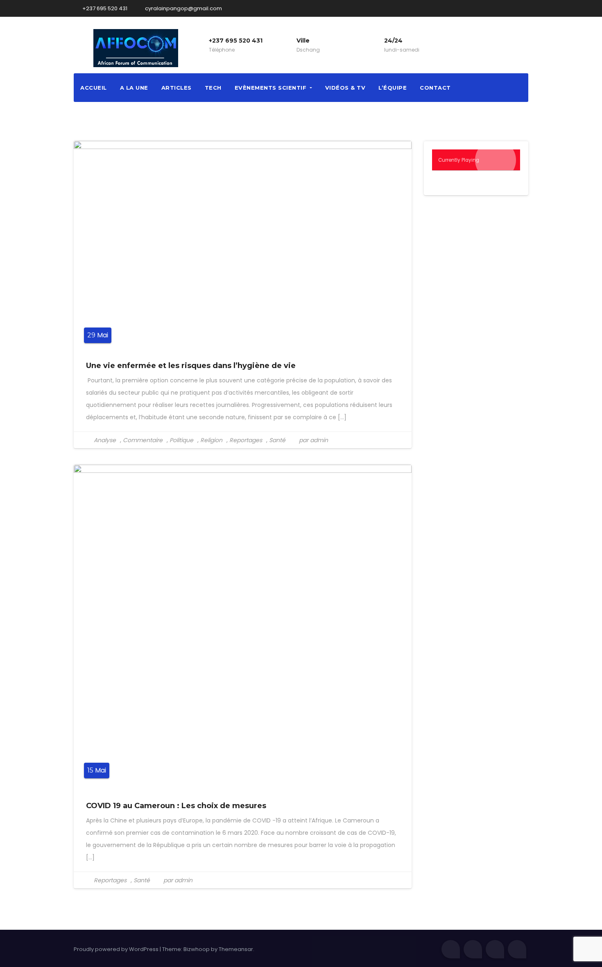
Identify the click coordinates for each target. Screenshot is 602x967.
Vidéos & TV (345, 87)
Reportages (245, 440)
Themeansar (236, 949)
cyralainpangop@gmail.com (183, 8)
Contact (435, 87)
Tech (213, 87)
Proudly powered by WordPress (117, 949)
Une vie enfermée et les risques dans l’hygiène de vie (191, 365)
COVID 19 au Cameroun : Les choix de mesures (176, 805)
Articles (176, 87)
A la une (134, 87)
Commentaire (143, 440)
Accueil (93, 87)
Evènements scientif (271, 87)
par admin (312, 440)
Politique (181, 440)
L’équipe (392, 87)
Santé (277, 440)
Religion (211, 440)
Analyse (105, 440)
